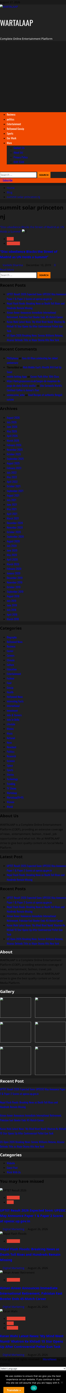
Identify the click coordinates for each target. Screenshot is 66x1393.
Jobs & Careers (14, 715)
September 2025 (15, 459)
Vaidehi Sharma (13, 265)
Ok (33, 1388)
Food (9, 683)
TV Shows (11, 788)
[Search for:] (18, 175)
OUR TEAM (19, 162)
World (10, 807)
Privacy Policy (21, 157)
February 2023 (14, 468)
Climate (11, 660)
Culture (10, 665)
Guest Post (12, 1168)
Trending (11, 784)
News (10, 239)
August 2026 (13, 418)
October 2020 (14, 532)
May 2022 (12, 477)
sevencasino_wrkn (16, 395)
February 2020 (14, 569)
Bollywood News (15, 642)
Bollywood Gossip (15, 129)
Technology (12, 779)
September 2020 (15, 536)
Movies (10, 729)
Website (11, 1163)
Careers (10, 655)
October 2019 (13, 587)
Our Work (11, 138)
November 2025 (15, 450)
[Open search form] (1, 169)
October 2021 (13, 486)
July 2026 (12, 422)
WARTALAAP (16, 22)
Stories (10, 774)
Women (10, 802)
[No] (61, 1382)
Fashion (10, 678)
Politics (10, 752)
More (9, 143)
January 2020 (13, 573)
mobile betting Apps (17, 376)
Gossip (10, 688)
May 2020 (12, 555)
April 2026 (12, 436)
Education (12, 669)
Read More (7, 270)
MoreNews (50, 1359)
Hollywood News (15, 697)
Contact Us (19, 148)
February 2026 (14, 445)
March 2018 (13, 619)
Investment (12, 710)
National (11, 738)
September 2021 (15, 491)
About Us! (18, 152)
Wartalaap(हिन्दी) (15, 797)
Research (11, 756)
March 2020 (13, 564)
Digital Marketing (14, 1229)
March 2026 (13, 440)
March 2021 (13, 518)
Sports (10, 133)
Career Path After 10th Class (44, 376)
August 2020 (13, 541)
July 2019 (11, 601)
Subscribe (7, 180)
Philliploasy (12, 358)
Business (11, 114)
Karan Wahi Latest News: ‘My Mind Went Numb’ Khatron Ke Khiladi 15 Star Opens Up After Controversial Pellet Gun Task (36, 326)
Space (10, 765)
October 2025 (14, 454)
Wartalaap (13, 243)
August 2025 (13, 463)
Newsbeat (11, 747)
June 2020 (12, 550)
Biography (12, 637)
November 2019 (14, 582)
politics (10, 119)
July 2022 (12, 472)
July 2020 (12, 546)
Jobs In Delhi (13, 720)
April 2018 (12, 614)
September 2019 (15, 592)
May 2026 (12, 431)
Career (10, 651)
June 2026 (12, 427)
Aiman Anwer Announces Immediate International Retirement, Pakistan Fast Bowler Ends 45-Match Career (31, 1293)
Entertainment (14, 124)
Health (10, 692)
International (13, 706)
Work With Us (14, 1172)
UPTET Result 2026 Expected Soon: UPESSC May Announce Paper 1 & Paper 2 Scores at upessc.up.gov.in (33, 1215)
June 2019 (12, 605)
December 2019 (15, 578)
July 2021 (11, 500)
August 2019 (13, 596)
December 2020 (15, 523)
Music (10, 733)
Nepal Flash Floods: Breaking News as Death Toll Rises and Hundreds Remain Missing (30, 1254)
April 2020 (12, 559)
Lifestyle (11, 724)
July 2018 (11, 610)
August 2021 (13, 495)
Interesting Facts (15, 701)
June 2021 (12, 504)
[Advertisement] (33, 76)
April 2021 (12, 514)
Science (11, 761)
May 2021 (12, 509)
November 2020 (15, 527)
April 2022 (12, 482)
